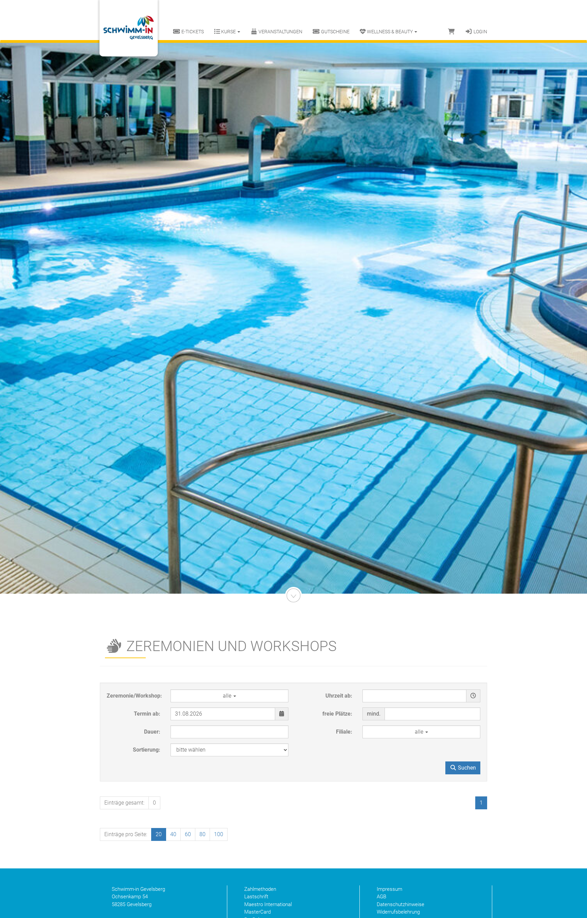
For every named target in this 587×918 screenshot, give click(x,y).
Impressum (389, 889)
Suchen (466, 767)
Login (480, 31)
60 (188, 834)
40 (173, 834)
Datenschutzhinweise (400, 904)
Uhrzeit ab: (338, 695)
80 (202, 834)
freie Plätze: (337, 713)
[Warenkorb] (451, 31)
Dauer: (152, 731)
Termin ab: (147, 713)
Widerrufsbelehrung (398, 912)
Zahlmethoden (260, 889)
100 (218, 834)
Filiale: (344, 731)
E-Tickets (192, 31)
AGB (381, 897)
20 (159, 834)
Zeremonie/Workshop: (134, 695)
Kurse (228, 31)
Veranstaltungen (279, 31)
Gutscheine (335, 31)
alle (228, 695)
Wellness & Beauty (390, 31)
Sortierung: (146, 749)
